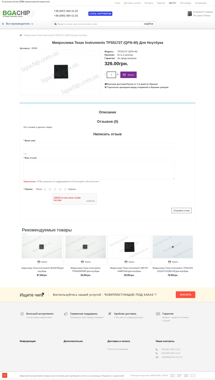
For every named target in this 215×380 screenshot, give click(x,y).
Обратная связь (71, 349)
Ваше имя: (30, 140)
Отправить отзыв (181, 210)
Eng (174, 3)
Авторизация (201, 3)
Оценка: (29, 189)
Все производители (17, 23)
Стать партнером (100, 13)
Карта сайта (69, 361)
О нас (117, 3)
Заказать (185, 294)
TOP (4, 375)
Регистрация (185, 3)
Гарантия (161, 3)
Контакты (149, 3)
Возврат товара (71, 353)
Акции (66, 357)
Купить (131, 75)
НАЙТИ (148, 23)
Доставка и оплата (132, 3)
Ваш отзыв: (31, 158)
